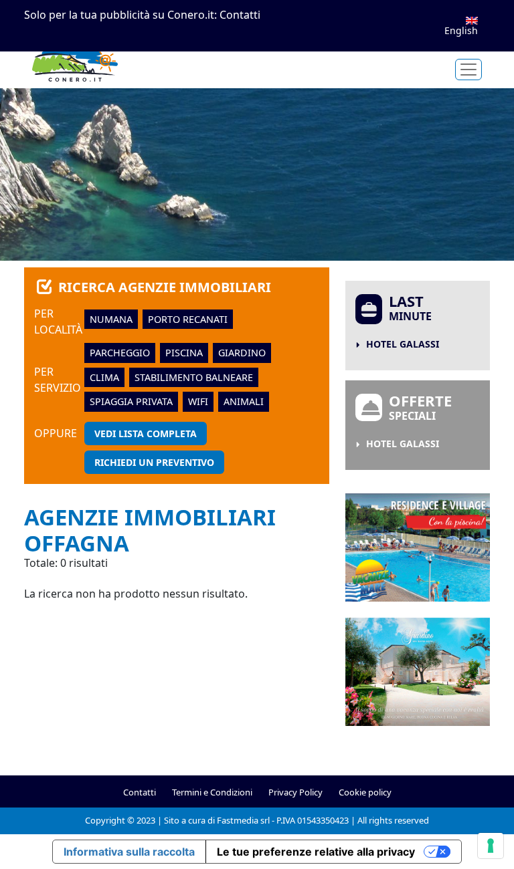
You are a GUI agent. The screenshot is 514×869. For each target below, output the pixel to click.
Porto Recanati (188, 319)
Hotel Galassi (402, 344)
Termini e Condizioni (212, 792)
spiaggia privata (131, 401)
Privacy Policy (295, 792)
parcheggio (120, 352)
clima (104, 377)
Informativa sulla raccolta (129, 851)
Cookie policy (365, 792)
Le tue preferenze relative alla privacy (316, 851)
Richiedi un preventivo (154, 462)
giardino (242, 352)
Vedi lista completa (145, 433)
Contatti (240, 14)
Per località (58, 321)
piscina (184, 352)
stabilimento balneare (194, 377)
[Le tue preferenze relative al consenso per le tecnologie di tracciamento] (490, 845)
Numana (111, 319)
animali (244, 401)
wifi (198, 401)
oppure (55, 433)
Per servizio (57, 379)
